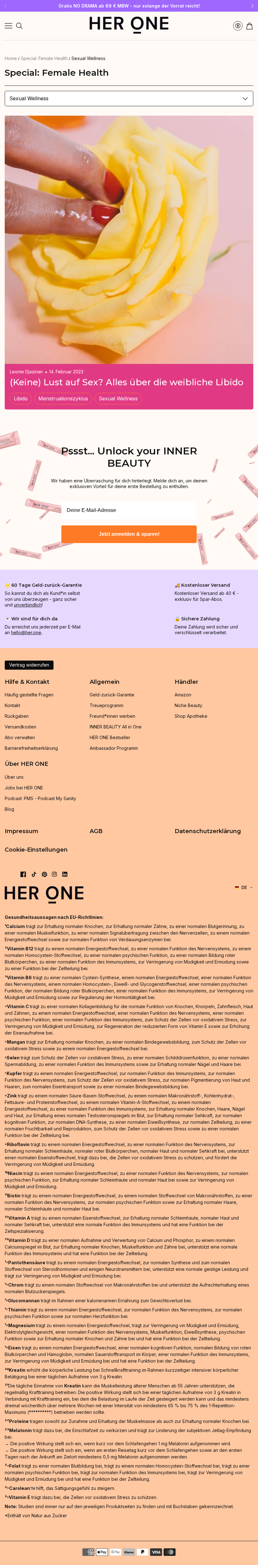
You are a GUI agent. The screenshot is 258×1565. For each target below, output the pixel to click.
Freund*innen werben (112, 716)
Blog (9, 809)
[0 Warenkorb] (249, 26)
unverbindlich (28, 604)
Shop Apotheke (191, 716)
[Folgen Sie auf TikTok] (34, 874)
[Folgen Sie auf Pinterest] (44, 874)
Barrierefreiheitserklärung (31, 748)
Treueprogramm (106, 705)
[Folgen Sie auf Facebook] (23, 874)
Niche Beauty (188, 705)
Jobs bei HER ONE (24, 787)
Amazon (183, 694)
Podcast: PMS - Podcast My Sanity (40, 798)
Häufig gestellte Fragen (29, 694)
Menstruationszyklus (63, 398)
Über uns (14, 777)
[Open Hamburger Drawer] (8, 26)
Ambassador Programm (114, 748)
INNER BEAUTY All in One (116, 726)
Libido (21, 398)
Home (11, 58)
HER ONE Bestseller (110, 737)
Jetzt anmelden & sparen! (129, 534)
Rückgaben (17, 716)
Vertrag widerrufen (29, 664)
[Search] (19, 26)
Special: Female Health (44, 58)
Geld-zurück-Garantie (112, 694)
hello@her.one (26, 632)
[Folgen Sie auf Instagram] (54, 874)
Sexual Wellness (88, 58)
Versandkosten (20, 726)
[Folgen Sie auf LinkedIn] (65, 874)
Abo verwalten (20, 737)
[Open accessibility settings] (238, 25)
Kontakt (12, 705)
